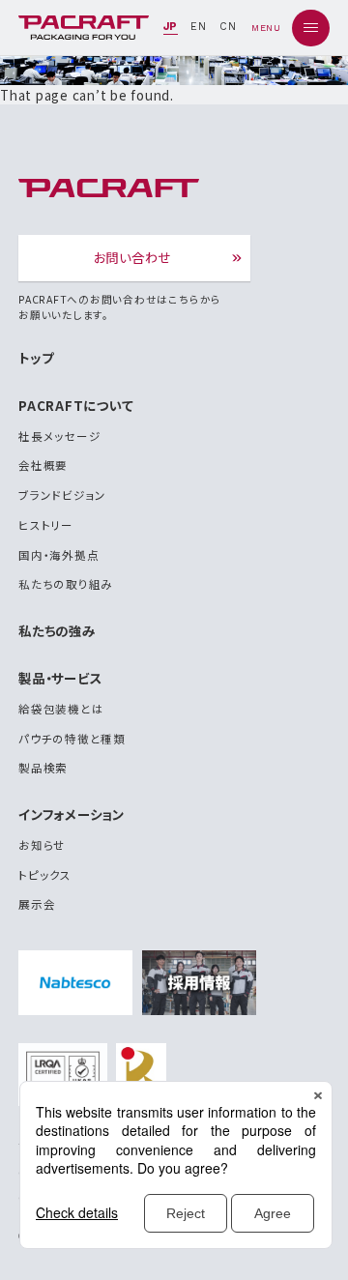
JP (171, 26)
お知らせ (42, 845)
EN (198, 26)
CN (228, 26)
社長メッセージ (59, 436)
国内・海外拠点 (58, 555)
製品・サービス (60, 677)
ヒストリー (45, 525)
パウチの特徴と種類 (72, 738)
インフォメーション (71, 814)
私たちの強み (57, 630)
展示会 (36, 904)
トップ (35, 357)
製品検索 (43, 767)
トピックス (45, 875)
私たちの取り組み (65, 584)
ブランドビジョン (62, 495)
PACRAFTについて (75, 405)
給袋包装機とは (60, 708)
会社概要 (43, 465)
